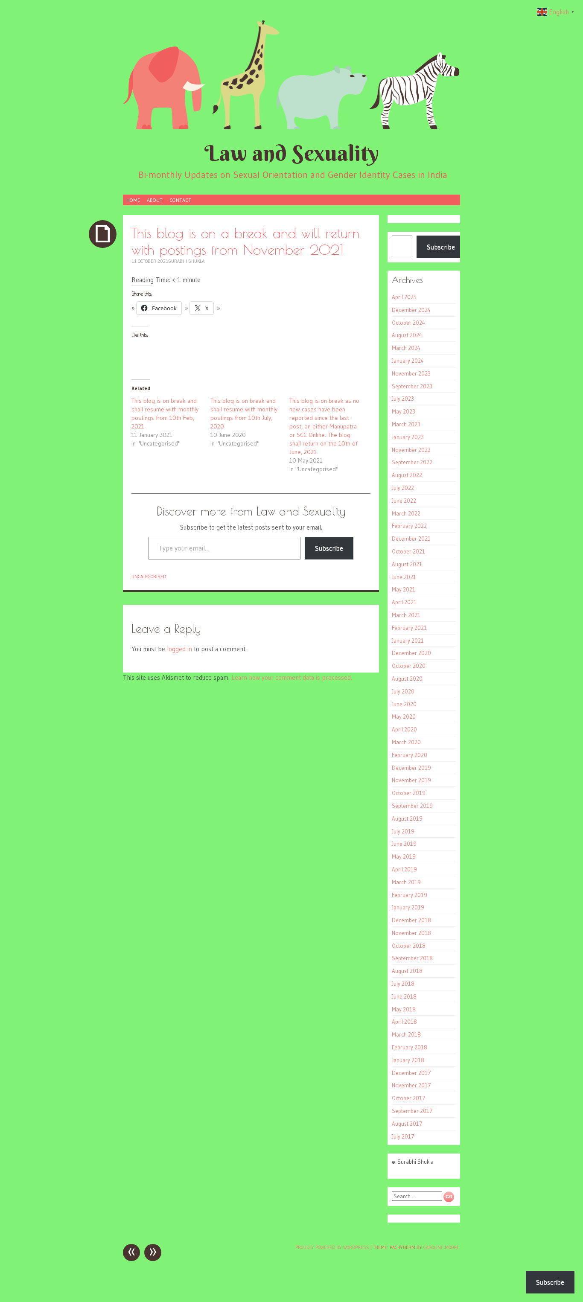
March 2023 (406, 424)
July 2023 (403, 398)
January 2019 (408, 907)
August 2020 (407, 678)
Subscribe (329, 548)
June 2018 (404, 996)
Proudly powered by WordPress (332, 1247)
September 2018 (412, 958)
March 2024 (406, 347)
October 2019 (409, 792)
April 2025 (404, 297)
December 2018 (411, 920)
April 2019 (404, 869)
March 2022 (406, 513)
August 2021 (407, 564)
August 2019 (407, 818)
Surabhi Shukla (186, 261)
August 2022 (407, 475)
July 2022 (403, 487)
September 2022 (412, 462)
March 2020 (406, 742)
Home (133, 200)
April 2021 (404, 602)
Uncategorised (148, 577)
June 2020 (404, 704)
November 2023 (411, 373)
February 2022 (409, 525)
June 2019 (404, 843)
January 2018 (408, 1060)
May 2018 (404, 1009)
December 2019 (411, 767)
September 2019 (412, 805)
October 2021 (408, 551)
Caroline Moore (441, 1247)
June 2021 (404, 577)
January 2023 (408, 437)
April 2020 (404, 729)
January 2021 (408, 640)
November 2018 (411, 932)
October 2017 (409, 1098)
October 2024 (408, 322)
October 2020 (409, 665)
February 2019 (409, 894)
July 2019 (403, 831)
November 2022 (411, 449)
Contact (180, 200)
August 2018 (407, 970)
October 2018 (409, 945)
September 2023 (412, 386)
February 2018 (409, 1047)
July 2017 (403, 1136)
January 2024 (408, 360)
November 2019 (411, 780)
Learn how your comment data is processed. (291, 677)
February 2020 (409, 754)
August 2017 (407, 1123)
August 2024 (407, 335)
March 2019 (406, 882)
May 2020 (404, 716)
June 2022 (404, 500)
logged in (179, 649)
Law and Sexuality (291, 153)
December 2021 (411, 538)
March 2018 (406, 1034)
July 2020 (403, 691)
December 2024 (411, 309)
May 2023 (403, 411)
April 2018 (404, 1021)
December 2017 (411, 1072)
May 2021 (403, 589)
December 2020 (411, 653)
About (155, 200)
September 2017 (412, 1110)
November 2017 (411, 1085)
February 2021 (409, 627)
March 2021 (406, 615)
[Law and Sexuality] (291, 74)
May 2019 (404, 856)
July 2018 (403, 983)
